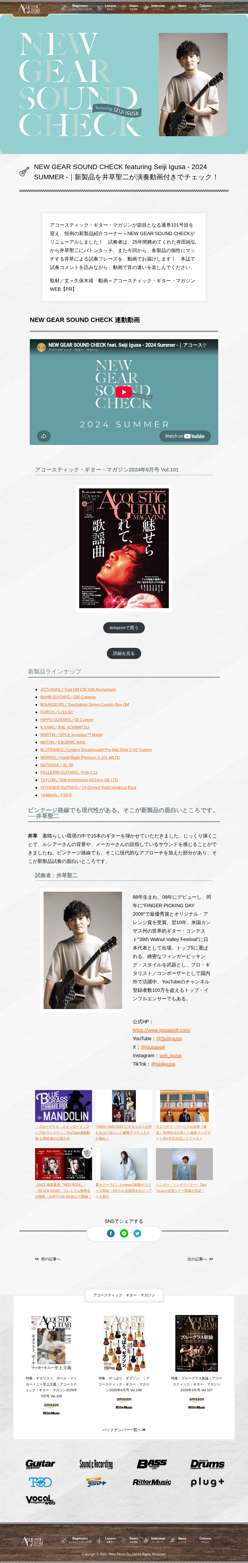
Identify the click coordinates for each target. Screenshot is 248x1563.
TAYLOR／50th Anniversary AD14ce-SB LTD (79, 780)
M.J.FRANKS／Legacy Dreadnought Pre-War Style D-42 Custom (96, 750)
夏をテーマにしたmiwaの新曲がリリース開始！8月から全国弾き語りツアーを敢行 (124, 1190)
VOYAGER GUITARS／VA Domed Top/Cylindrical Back (88, 787)
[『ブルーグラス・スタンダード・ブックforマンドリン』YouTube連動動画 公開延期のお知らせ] (63, 1121)
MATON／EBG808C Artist (62, 742)
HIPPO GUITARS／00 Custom (66, 720)
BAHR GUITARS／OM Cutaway (68, 697)
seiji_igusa (170, 1055)
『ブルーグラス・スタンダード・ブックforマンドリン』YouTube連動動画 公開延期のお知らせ (62, 1132)
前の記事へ (51, 1259)
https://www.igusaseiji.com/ (162, 1030)
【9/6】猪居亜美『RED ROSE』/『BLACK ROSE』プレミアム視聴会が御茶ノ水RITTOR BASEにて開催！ (63, 1190)
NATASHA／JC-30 (56, 765)
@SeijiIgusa (169, 1038)
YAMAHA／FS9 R (56, 795)
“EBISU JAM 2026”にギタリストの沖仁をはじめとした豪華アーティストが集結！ (124, 1132)
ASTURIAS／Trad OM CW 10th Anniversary (78, 690)
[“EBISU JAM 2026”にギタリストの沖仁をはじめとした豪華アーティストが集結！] (124, 1121)
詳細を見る (124, 653)
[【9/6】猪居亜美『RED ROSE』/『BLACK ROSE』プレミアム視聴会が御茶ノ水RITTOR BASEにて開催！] (63, 1179)
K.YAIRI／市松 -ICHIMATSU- (65, 727)
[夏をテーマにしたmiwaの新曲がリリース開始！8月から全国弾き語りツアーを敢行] (124, 1179)
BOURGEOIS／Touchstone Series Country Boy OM (84, 705)
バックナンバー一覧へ (122, 1430)
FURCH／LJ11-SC (56, 712)
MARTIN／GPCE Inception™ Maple (71, 735)
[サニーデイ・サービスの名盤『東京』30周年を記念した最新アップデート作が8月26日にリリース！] (184, 1121)
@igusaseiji (153, 1047)
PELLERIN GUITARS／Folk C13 (68, 772)
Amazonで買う (124, 627)
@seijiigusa (163, 1064)
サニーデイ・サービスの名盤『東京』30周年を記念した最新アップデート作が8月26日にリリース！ (183, 1132)
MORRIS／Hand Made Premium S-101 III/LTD (80, 757)
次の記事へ (197, 1259)
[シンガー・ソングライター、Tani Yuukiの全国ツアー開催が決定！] (184, 1179)
